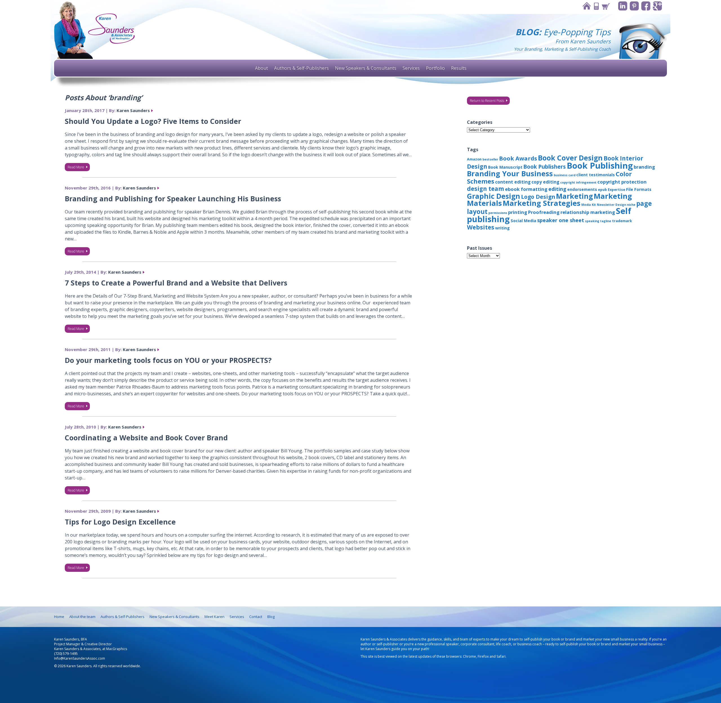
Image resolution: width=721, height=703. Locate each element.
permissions (497, 213)
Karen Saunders (133, 110)
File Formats (638, 189)
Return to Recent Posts (487, 100)
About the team (82, 616)
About (261, 68)
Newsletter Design (611, 205)
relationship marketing (587, 212)
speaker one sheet (560, 220)
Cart (605, 6)
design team (485, 189)
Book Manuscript (505, 167)
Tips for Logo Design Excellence (120, 521)
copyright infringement (578, 182)
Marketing (574, 196)
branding (644, 167)
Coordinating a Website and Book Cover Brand (146, 437)
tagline (605, 221)
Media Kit (588, 205)
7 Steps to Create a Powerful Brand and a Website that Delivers (176, 282)
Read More (76, 167)
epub (602, 189)
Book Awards (518, 158)
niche (631, 205)
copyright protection (622, 181)
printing (517, 212)
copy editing (545, 182)
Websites (480, 227)
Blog (271, 616)
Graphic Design (493, 196)
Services (411, 68)
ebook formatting (526, 189)
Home (586, 6)
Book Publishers (544, 166)
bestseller (490, 159)
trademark (622, 220)
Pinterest (634, 6)
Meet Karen (214, 616)
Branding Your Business (510, 173)
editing (557, 189)
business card (564, 175)
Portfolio (435, 68)
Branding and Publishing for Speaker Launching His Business (173, 198)
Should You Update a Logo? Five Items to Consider (153, 121)
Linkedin (622, 6)
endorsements (582, 189)
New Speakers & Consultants (365, 68)
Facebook (646, 6)
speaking (592, 221)
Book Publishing (600, 165)
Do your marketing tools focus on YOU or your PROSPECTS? (168, 360)
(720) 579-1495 (66, 653)
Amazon (474, 159)
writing (502, 228)
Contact (596, 6)
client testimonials (595, 174)
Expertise (616, 189)
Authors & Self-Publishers (301, 68)
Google (657, 6)
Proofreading (544, 212)
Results (458, 68)
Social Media (523, 220)
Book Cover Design (570, 157)
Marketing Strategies (541, 203)
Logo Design (538, 196)
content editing (513, 182)
